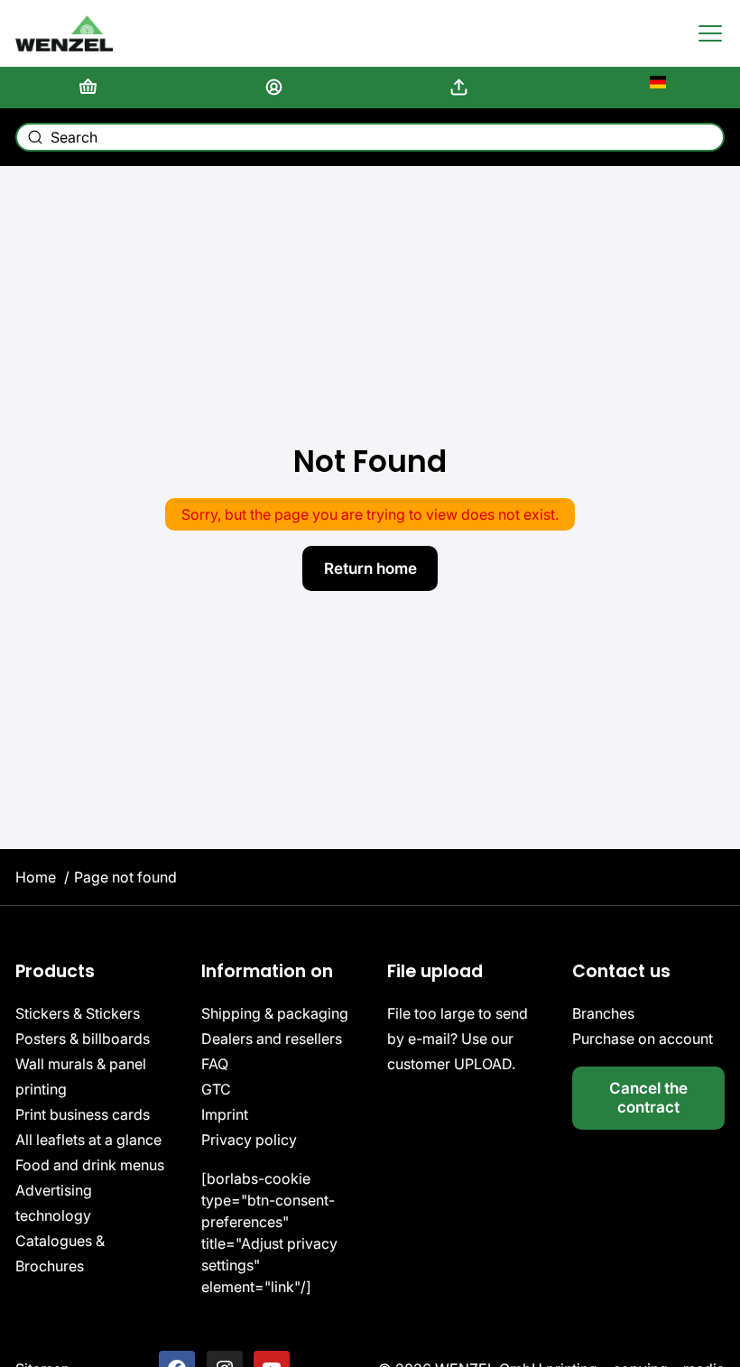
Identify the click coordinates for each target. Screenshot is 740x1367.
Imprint (224, 1114)
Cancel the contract (648, 1097)
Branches (603, 1013)
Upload (462, 87)
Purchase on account (642, 1039)
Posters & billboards (82, 1039)
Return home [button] (370, 568)
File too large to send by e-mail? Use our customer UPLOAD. (457, 1038)
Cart (92, 87)
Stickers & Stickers (77, 1013)
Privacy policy (249, 1140)
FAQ (214, 1064)
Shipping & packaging (274, 1013)
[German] (648, 87)
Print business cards (82, 1114)
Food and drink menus (89, 1165)
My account (277, 87)
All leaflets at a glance (88, 1140)
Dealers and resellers (271, 1039)
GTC (216, 1089)
